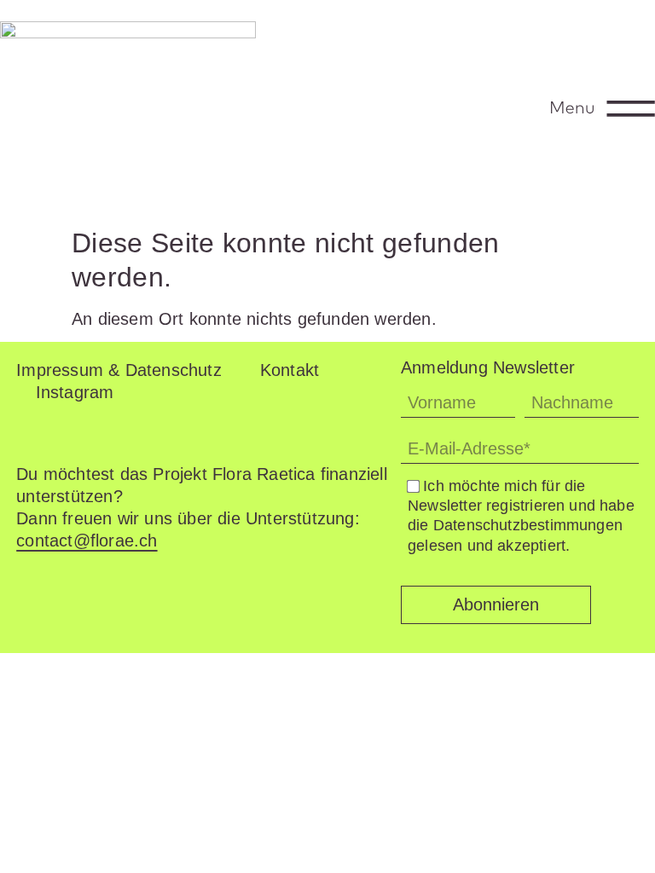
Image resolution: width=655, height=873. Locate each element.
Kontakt (289, 370)
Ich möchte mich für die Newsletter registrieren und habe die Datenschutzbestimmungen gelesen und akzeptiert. (521, 515)
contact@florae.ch (86, 540)
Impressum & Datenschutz (119, 370)
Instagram (75, 392)
